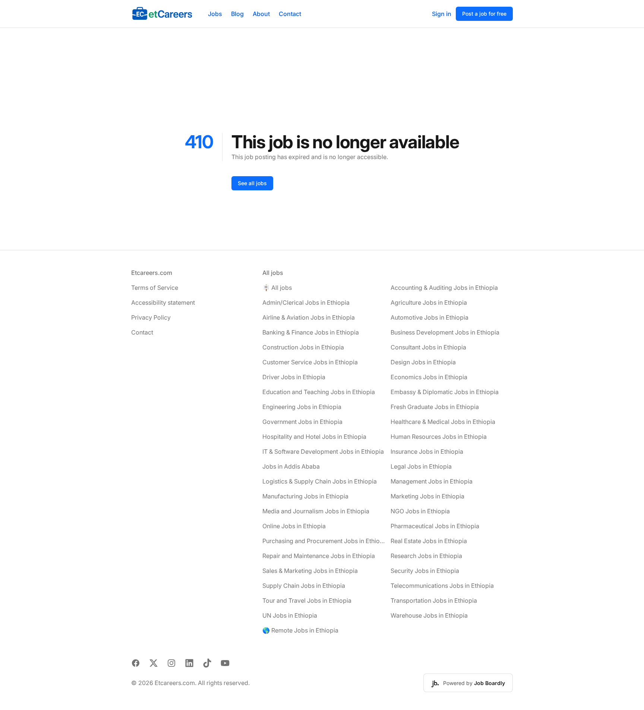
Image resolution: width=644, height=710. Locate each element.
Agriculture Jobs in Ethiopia (429, 302)
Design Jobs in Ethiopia (423, 362)
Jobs (215, 14)
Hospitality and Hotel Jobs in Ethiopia (314, 436)
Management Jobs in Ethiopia (432, 481)
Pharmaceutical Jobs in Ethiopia (435, 526)
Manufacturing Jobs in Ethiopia (305, 496)
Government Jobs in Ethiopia (302, 421)
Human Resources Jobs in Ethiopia (439, 436)
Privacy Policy (151, 317)
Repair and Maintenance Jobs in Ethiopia (318, 556)
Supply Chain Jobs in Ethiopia (303, 585)
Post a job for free (484, 13)
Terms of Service (154, 287)
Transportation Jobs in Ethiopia (434, 600)
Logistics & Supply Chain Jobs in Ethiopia (319, 481)
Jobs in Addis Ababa (291, 466)
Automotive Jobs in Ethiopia (429, 317)
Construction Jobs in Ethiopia (303, 347)
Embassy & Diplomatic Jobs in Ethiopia (445, 392)
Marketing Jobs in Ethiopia (427, 496)
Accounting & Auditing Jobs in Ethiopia (444, 287)
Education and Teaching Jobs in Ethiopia (318, 392)
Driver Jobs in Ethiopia (293, 377)
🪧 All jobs (277, 287)
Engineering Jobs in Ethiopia (301, 407)
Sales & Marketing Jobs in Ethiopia (310, 570)
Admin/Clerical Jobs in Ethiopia (306, 302)
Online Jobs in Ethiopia (294, 526)
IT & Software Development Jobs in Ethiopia (323, 451)
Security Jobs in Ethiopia (425, 570)
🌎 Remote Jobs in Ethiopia (300, 630)
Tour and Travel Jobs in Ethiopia (306, 600)
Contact (290, 14)
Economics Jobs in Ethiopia (429, 377)
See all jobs (252, 183)
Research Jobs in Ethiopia (426, 556)
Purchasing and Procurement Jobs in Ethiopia (323, 541)
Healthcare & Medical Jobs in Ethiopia (443, 421)
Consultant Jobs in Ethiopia (428, 347)
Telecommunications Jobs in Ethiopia (442, 585)
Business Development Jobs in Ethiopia (445, 332)
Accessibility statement (163, 302)
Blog (237, 14)
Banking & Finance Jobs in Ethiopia (310, 332)
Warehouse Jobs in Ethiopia (429, 615)
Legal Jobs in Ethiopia (421, 466)
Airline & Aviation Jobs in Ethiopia (308, 317)
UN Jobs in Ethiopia (289, 615)
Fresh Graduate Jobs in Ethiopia (435, 407)
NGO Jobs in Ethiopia (420, 511)
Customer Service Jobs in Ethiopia (310, 362)
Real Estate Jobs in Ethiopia (429, 541)
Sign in (441, 14)
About (261, 14)
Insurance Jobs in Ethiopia (427, 451)
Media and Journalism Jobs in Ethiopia (315, 511)
